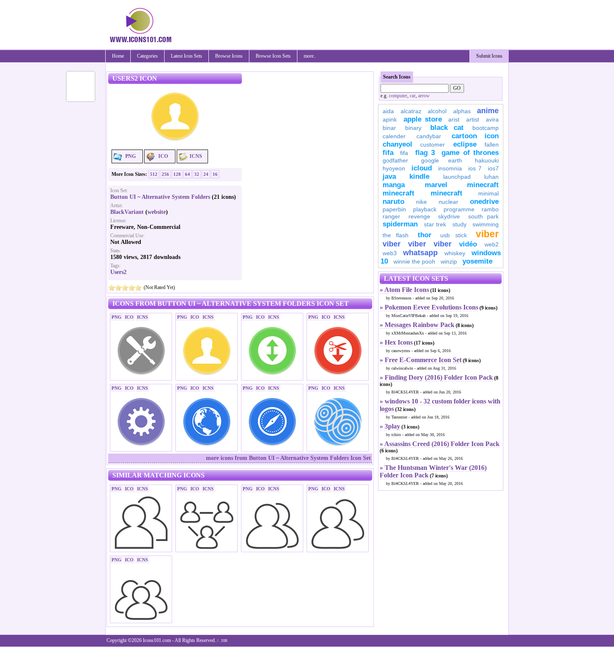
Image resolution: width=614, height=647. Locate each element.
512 (153, 174)
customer (432, 144)
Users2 (118, 272)
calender (394, 136)
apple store (422, 119)
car (413, 96)
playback (424, 209)
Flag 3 (425, 153)
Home (118, 56)
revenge (419, 216)
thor (424, 235)
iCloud (421, 168)
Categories (147, 56)
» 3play (390, 426)
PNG (130, 156)
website (156, 212)
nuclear (448, 201)
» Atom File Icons (404, 289)
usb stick (453, 235)
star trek (435, 224)
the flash (395, 235)
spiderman (400, 224)
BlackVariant (127, 212)
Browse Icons (229, 56)
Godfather (395, 160)
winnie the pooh (414, 261)
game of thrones (470, 153)
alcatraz (411, 111)
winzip (449, 261)
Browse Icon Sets (273, 56)
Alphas (462, 111)
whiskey (454, 253)
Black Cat (447, 128)
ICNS (196, 156)
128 (177, 174)
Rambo (490, 209)
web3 (390, 253)
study (459, 224)
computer (398, 96)
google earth (441, 160)
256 (165, 174)
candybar (428, 136)
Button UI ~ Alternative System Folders (160, 197)
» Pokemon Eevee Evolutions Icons (429, 307)
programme (459, 209)
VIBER (392, 244)
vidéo (468, 244)
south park (483, 216)
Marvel (436, 185)
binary (413, 127)
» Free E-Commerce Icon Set (421, 359)
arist (453, 119)
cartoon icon (475, 136)
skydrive (449, 216)
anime (488, 111)
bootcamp (485, 127)
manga (394, 185)
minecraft (483, 185)
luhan (491, 176)
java (389, 176)
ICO (163, 156)
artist (472, 119)
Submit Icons (489, 56)
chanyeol (397, 144)
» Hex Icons (396, 342)
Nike (421, 201)
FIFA (388, 153)
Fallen (492, 144)
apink (390, 119)
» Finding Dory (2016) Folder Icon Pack (436, 377)
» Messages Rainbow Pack (417, 324)
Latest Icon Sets (186, 56)
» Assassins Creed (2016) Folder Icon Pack (440, 443)
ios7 (493, 168)
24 (205, 174)
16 (215, 174)
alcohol (437, 111)
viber (487, 233)
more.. (310, 56)
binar (389, 127)
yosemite (477, 261)
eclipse (465, 144)
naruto (393, 202)
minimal (488, 193)
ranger (391, 216)
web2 (492, 244)
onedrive (484, 202)
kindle (419, 176)
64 (187, 174)
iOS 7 (475, 168)
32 (196, 174)
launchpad (457, 176)
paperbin (394, 209)
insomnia (450, 168)
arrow (424, 96)
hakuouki (487, 160)
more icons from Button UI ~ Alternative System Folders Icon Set (288, 458)
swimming (485, 224)
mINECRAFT (398, 193)
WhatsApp (420, 253)
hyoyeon (394, 168)
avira (492, 119)
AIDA (388, 111)
